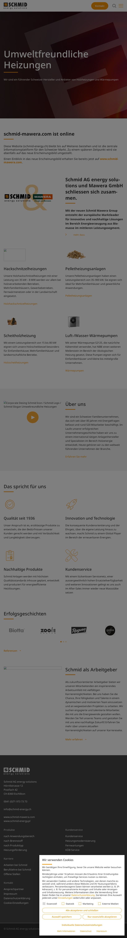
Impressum (101, 931)
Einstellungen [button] (65, 897)
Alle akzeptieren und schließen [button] (82, 910)
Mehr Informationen (66, 931)
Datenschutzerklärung (83, 895)
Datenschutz (86, 931)
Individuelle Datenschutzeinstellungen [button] (82, 924)
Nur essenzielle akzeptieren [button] (102, 916)
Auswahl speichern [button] (62, 916)
